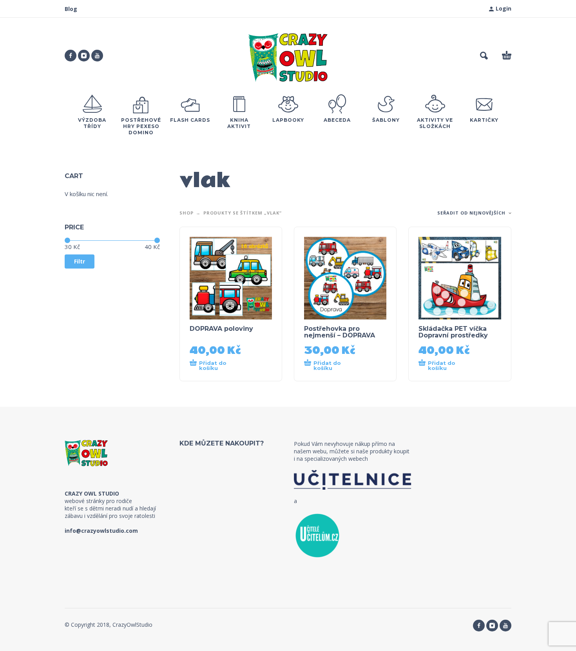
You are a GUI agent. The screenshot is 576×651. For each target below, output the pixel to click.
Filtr (79, 261)
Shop (186, 213)
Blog (71, 9)
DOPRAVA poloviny (221, 328)
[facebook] (70, 55)
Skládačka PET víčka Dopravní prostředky (453, 332)
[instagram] (84, 55)
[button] (484, 56)
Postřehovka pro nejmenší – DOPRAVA (339, 332)
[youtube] (97, 55)
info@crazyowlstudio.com (101, 530)
